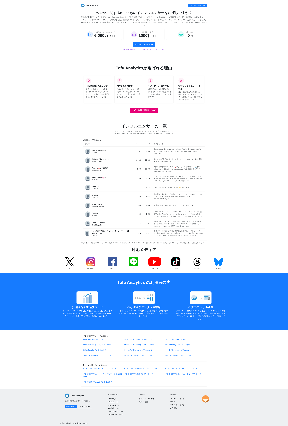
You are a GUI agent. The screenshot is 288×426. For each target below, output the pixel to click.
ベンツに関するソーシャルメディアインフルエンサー (103, 375)
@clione (94, 152)
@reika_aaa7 (96, 188)
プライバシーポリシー (178, 405)
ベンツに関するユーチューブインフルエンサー (184, 374)
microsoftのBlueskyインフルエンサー (139, 345)
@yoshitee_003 (96, 225)
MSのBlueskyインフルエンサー (177, 345)
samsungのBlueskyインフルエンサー (139, 339)
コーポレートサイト (177, 399)
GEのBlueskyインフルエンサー (95, 350)
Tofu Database (113, 402)
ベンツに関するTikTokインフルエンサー (181, 368)
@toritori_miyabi (97, 161)
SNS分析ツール (113, 408)
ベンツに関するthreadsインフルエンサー (140, 368)
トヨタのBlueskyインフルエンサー (179, 339)
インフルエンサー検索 (146, 399)
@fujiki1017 (95, 197)
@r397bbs (95, 215)
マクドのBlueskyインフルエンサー (179, 350)
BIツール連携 (143, 402)
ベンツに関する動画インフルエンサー (139, 374)
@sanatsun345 (96, 170)
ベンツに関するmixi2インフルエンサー (99, 382)
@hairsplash (95, 235)
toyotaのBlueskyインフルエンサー (97, 345)
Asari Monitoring (113, 405)
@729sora (95, 180)
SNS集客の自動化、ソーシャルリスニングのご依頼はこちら (144, 49)
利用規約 (173, 408)
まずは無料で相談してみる (197, 5)
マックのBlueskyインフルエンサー (97, 355)
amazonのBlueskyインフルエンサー (97, 339)
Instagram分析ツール (115, 411)
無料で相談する (71, 406)
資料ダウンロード (85, 406)
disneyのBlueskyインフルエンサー (138, 355)
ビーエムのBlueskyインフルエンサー (139, 350)
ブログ (172, 402)
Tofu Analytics (112, 399)
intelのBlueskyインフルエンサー (178, 355)
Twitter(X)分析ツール (115, 414)
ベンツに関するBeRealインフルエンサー (99, 368)
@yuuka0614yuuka (98, 206)
